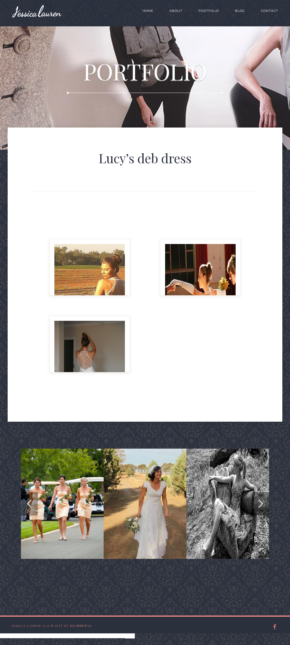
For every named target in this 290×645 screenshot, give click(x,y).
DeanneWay (81, 626)
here (130, 635)
